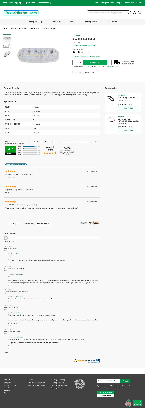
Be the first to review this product (84, 45)
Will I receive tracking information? (14, 268)
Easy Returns (8, 388)
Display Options (30, 224)
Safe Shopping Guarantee (36, 383)
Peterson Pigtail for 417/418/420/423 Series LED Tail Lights (128, 120)
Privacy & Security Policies (36, 385)
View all (6, 352)
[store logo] (21, 12)
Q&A (5, 393)
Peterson (76, 35)
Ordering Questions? (58, 383)
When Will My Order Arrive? (12, 331)
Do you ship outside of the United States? (16, 291)
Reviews (7, 390)
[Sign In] (134, 12)
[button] (7, 46)
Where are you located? (11, 248)
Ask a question (95, 57)
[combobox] (108, 12)
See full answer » (94, 283)
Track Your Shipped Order (59, 385)
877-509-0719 (136, 3)
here (41, 320)
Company (7, 383)
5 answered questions (79, 57)
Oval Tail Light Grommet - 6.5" (128, 98)
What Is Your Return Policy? (12, 307)
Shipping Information (58, 388)
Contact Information (11, 385)
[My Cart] (139, 12)
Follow (5, 250)
